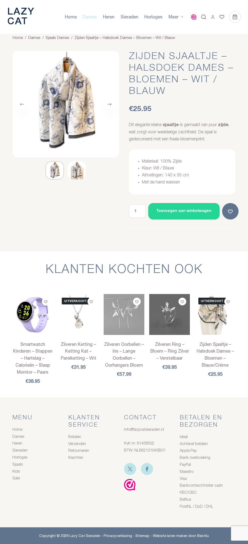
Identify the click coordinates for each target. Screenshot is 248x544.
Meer (173, 16)
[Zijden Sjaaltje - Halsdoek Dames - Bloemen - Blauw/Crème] (215, 314)
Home (71, 16)
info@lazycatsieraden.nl (144, 429)
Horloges (153, 16)
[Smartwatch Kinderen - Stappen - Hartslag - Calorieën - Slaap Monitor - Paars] (32, 314)
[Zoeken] (203, 17)
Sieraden (129, 16)
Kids (16, 471)
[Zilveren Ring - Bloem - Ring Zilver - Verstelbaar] (169, 314)
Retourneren (78, 451)
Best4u (203, 536)
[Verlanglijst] (221, 17)
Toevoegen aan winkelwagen (183, 211)
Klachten (75, 458)
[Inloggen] (213, 17)
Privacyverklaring (118, 536)
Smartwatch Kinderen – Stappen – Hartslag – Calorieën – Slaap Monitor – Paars (33, 358)
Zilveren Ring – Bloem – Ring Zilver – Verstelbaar (169, 351)
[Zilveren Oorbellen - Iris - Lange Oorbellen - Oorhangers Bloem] (124, 314)
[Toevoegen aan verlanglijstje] (231, 211)
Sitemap (142, 536)
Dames (90, 16)
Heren (109, 16)
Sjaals (17, 464)
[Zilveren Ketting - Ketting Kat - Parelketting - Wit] (78, 314)
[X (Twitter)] (130, 469)
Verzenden (77, 444)
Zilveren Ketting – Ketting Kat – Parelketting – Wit (78, 351)
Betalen (74, 437)
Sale (16, 478)
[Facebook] (147, 469)
